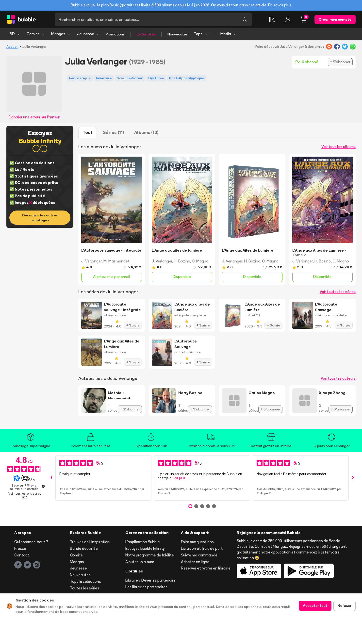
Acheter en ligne (195, 561)
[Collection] (272, 19)
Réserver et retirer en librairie (205, 568)
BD (12, 34)
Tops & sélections (85, 581)
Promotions (115, 34)
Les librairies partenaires (146, 587)
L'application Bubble (142, 541)
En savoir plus (279, 5)
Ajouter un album (139, 561)
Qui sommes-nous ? (31, 541)
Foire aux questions (197, 541)
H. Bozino (182, 261)
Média (225, 34)
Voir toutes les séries (338, 291)
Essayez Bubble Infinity (145, 548)
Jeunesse (85, 34)
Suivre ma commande (199, 555)
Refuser (344, 605)
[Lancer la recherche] (245, 19)
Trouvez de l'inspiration (90, 541)
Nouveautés (177, 34)
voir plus (179, 478)
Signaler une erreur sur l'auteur (34, 117)
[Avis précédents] (51, 477)
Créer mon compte (335, 19)
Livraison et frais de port (202, 548)
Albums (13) (146, 132)
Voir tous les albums (338, 146)
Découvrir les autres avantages (40, 217)
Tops (198, 34)
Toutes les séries (84, 588)
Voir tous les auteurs (338, 378)
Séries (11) (113, 132)
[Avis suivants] (352, 477)
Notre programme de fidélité (149, 555)
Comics (33, 34)
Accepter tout (315, 605)
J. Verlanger (91, 261)
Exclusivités (146, 34)
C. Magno (200, 261)
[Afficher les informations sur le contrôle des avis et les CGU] (43, 486)
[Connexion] (288, 19)
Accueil (12, 46)
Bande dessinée (84, 548)
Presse (20, 548)
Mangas (58, 34)
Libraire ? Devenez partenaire (150, 580)
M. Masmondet (116, 261)
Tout (87, 132)
